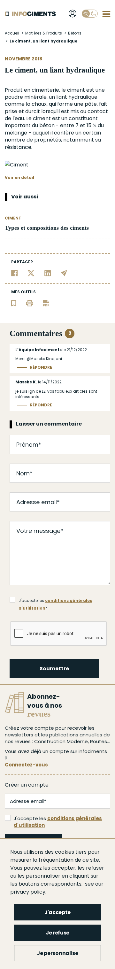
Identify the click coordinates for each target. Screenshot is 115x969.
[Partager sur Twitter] (31, 273)
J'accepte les (58, 821)
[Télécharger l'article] (46, 303)
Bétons (74, 33)
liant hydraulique (76, 97)
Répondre (41, 367)
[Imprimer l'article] (29, 303)
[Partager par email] (64, 273)
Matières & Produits (43, 33)
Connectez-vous (26, 764)
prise (11, 111)
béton (47, 125)
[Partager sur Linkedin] (47, 273)
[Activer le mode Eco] (90, 14)
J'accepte (57, 912)
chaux (39, 104)
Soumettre (54, 668)
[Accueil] (30, 14)
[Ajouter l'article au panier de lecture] (13, 303)
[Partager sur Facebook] (14, 273)
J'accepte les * (55, 601)
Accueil (12, 33)
